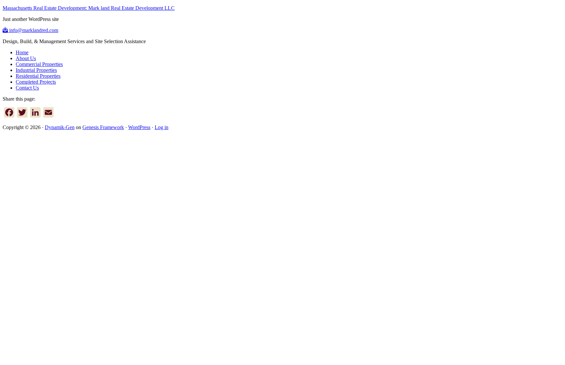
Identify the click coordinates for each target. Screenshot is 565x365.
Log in (161, 127)
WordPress (139, 127)
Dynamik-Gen (60, 127)
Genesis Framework (103, 127)
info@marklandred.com (33, 30)
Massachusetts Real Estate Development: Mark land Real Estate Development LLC (89, 8)
